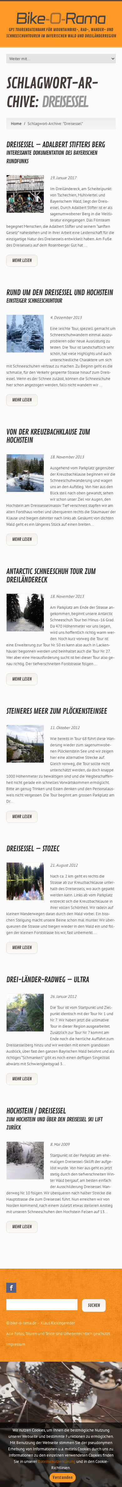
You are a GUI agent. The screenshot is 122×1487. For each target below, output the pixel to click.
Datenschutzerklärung (56, 1461)
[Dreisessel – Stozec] (25, 881)
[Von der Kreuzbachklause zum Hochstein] (25, 473)
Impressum (15, 1344)
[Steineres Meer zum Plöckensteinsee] (25, 744)
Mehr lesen (22, 260)
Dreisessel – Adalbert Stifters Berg (55, 152)
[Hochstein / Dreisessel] (25, 1160)
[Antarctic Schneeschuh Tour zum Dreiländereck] (25, 612)
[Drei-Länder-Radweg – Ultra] (25, 1013)
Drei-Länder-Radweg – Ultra (47, 979)
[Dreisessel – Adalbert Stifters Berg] (25, 194)
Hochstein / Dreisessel (54, 1118)
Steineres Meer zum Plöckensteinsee (56, 711)
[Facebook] (11, 1288)
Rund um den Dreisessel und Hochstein (59, 296)
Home (16, 123)
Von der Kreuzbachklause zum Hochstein (48, 436)
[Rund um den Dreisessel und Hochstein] (25, 334)
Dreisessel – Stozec (32, 848)
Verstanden (63, 1477)
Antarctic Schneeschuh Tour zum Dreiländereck (50, 575)
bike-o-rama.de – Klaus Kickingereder (42, 1323)
